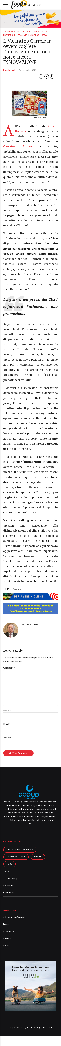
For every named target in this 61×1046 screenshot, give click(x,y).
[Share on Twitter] (46, 76)
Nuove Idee (39, 32)
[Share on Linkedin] (52, 76)
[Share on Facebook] (41, 76)
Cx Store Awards (11, 892)
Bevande (7, 938)
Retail (45, 35)
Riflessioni (8, 885)
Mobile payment (24, 32)
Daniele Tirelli (9, 70)
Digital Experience (16, 857)
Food (9, 864)
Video (6, 871)
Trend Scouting (10, 878)
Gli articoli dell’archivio (20, 849)
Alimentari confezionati (14, 917)
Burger (37, 857)
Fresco (6, 924)
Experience (8, 931)
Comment (9, 667)
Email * (7, 724)
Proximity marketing (28, 35)
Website (7, 737)
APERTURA (8, 32)
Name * (7, 710)
